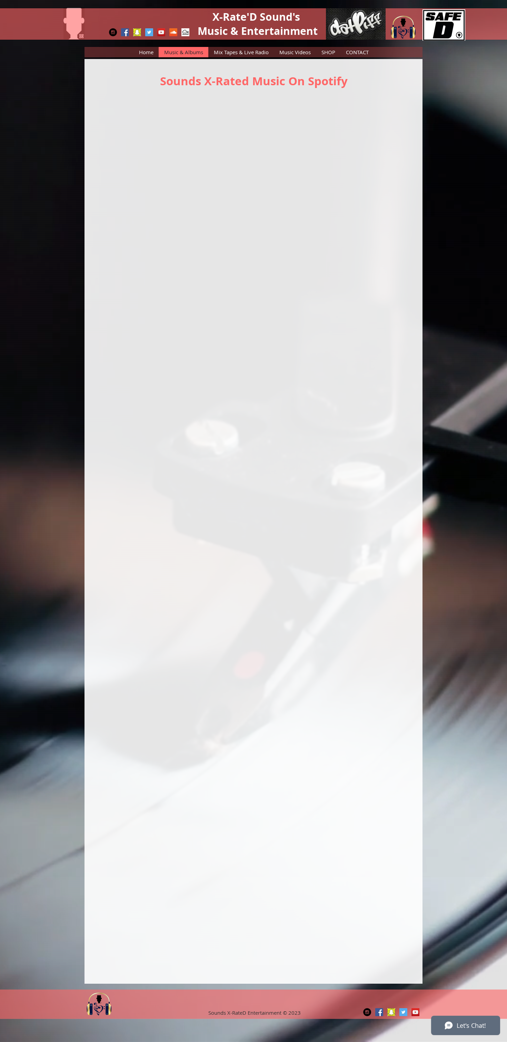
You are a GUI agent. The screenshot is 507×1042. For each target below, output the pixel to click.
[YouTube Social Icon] (161, 32)
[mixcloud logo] (185, 32)
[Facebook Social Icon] (125, 32)
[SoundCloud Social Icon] (173, 32)
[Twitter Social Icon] (149, 32)
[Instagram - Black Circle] (113, 32)
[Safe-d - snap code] (137, 32)
